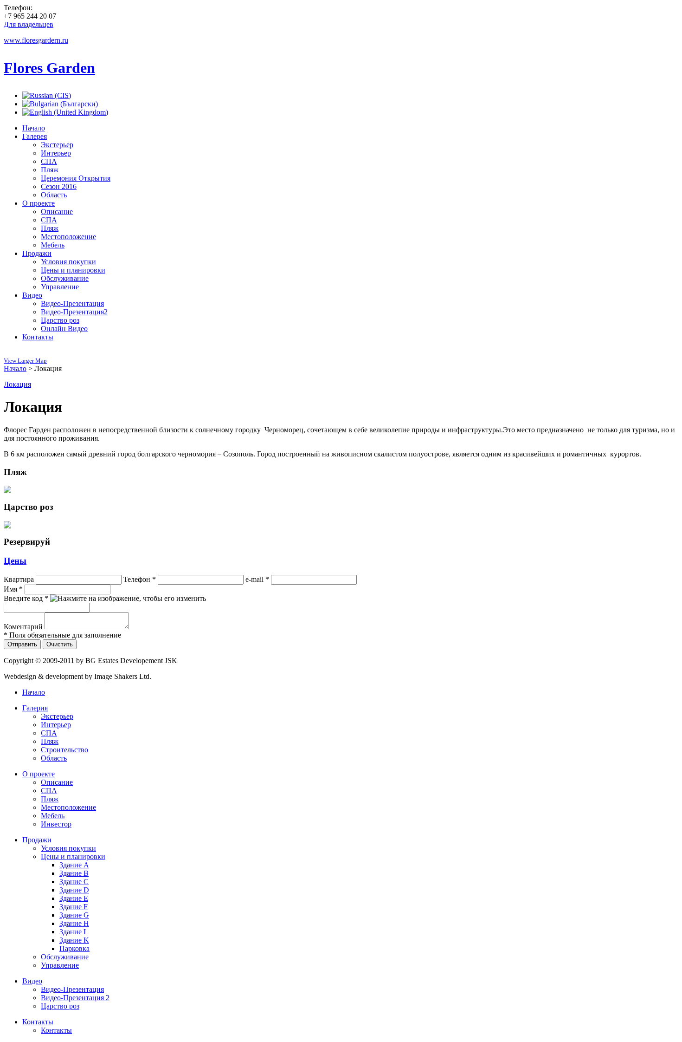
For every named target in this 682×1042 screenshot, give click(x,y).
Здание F (73, 907)
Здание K (74, 940)
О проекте (38, 774)
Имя (13, 589)
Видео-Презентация (72, 989)
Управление (60, 965)
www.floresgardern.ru (36, 40)
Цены (15, 561)
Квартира (19, 579)
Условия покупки (68, 848)
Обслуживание (65, 957)
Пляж (49, 741)
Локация (17, 384)
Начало (15, 368)
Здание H (74, 923)
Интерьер (56, 725)
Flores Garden (49, 67)
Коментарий (23, 627)
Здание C (74, 882)
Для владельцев (28, 24)
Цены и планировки (73, 856)
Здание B (74, 873)
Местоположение (68, 807)
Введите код (26, 598)
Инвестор (56, 824)
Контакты (37, 1022)
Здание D (74, 890)
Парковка (74, 948)
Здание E (73, 898)
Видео (32, 981)
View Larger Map (25, 360)
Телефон (139, 579)
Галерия (35, 708)
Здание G (74, 915)
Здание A (74, 865)
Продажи (36, 840)
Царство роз (60, 1006)
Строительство (64, 750)
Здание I (72, 932)
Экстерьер (57, 716)
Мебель (52, 816)
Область (54, 758)
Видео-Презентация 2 (75, 998)
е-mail (257, 579)
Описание (57, 782)
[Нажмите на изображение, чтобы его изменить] (128, 598)
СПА (49, 733)
